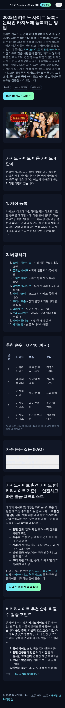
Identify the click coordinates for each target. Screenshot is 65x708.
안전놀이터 (50, 49)
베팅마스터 (19, 293)
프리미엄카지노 (21, 262)
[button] (11, 125)
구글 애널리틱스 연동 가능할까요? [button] (29, 467)
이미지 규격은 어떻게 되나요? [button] (26, 462)
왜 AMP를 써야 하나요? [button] (22, 458)
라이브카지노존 (21, 286)
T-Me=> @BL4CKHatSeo (26, 674)
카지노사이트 (32, 49)
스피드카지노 (20, 278)
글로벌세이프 (20, 270)
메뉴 (59, 5)
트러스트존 (19, 301)
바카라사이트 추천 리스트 (27, 574)
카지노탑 (17, 324)
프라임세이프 (20, 313)
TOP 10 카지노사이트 (18, 96)
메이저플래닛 (20, 320)
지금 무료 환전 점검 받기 (23, 587)
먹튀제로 (17, 309)
